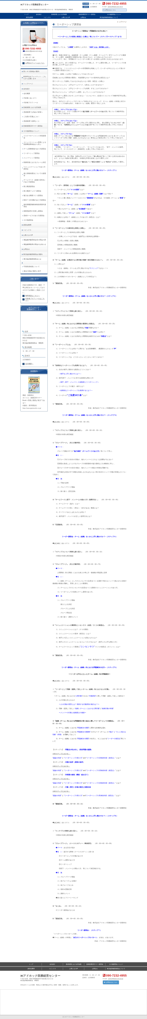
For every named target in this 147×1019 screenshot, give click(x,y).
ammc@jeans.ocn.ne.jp (115, 6)
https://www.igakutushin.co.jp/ (31, 408)
